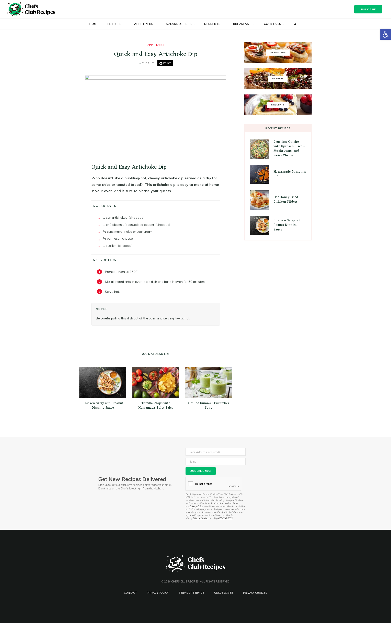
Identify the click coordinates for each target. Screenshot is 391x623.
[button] (385, 34)
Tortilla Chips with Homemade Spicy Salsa (155, 405)
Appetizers (144, 24)
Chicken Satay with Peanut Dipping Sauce (102, 405)
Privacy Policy (196, 506)
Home (93, 24)
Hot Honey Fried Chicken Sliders (285, 199)
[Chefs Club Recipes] (37, 9)
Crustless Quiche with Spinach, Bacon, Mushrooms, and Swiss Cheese (289, 148)
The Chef (148, 63)
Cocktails (272, 24)
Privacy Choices (200, 518)
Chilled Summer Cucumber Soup (208, 405)
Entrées (115, 24)
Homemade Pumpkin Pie (289, 174)
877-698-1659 (225, 518)
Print (167, 63)
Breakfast (242, 24)
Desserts (212, 24)
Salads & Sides (179, 24)
